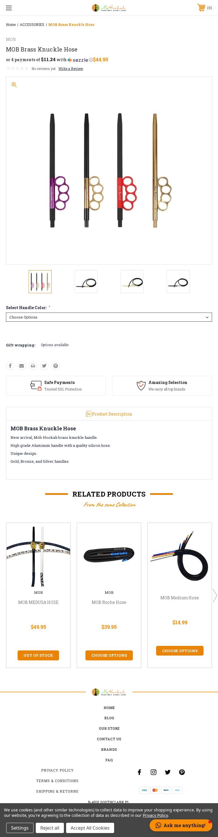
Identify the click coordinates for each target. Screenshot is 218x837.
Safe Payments (59, 382)
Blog (109, 718)
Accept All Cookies (90, 828)
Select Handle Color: (28, 308)
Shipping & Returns (57, 791)
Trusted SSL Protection (63, 389)
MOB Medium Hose (179, 597)
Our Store (109, 728)
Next (214, 595)
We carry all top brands (166, 389)
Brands (109, 749)
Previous (4, 595)
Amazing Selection (167, 382)
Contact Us (109, 739)
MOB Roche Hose (109, 602)
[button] (49, 60)
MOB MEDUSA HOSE (38, 602)
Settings (20, 828)
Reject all (49, 828)
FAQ (109, 760)
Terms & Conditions (57, 780)
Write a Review (70, 68)
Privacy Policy (57, 770)
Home (109, 707)
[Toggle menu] (26, 8)
